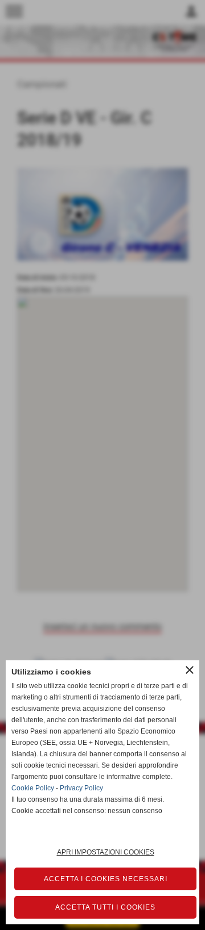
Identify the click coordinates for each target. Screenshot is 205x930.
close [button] (189, 670)
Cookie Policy (32, 788)
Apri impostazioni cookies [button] (105, 852)
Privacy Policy (81, 788)
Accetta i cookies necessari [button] (105, 879)
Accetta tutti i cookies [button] (105, 907)
